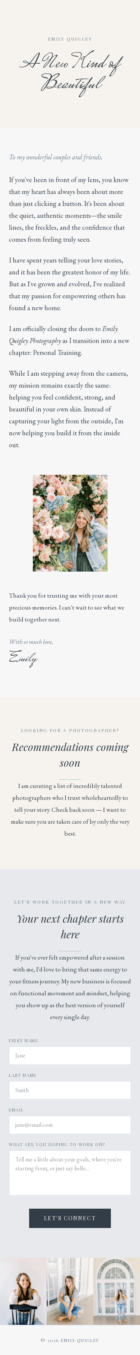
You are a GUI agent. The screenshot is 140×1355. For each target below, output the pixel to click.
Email (16, 1110)
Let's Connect (70, 1218)
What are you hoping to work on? (57, 1144)
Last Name (23, 1075)
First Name (23, 1040)
